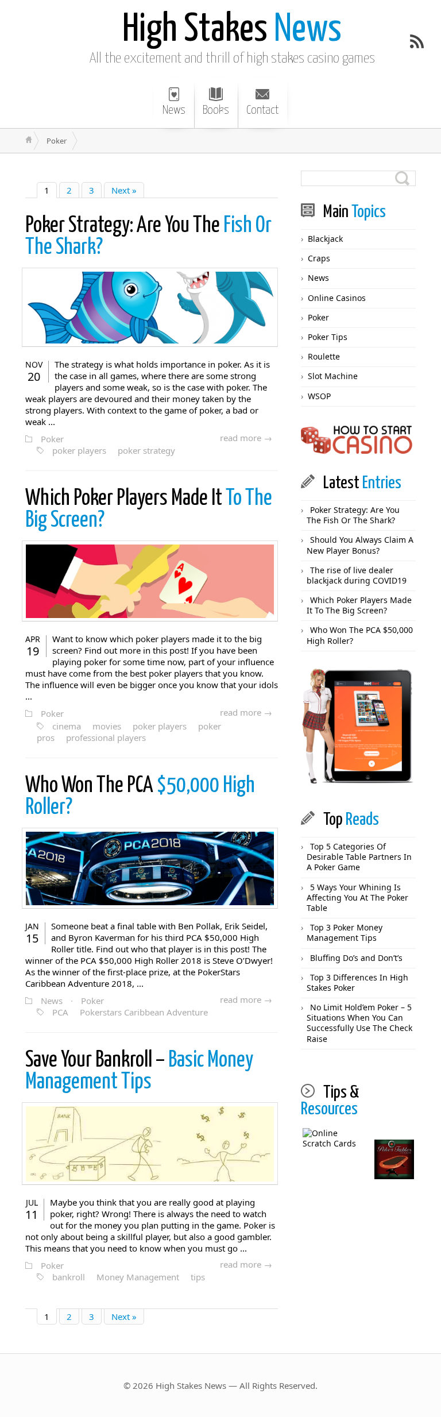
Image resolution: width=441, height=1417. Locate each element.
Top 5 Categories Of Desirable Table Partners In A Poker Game (359, 856)
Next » (124, 190)
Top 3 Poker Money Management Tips (344, 932)
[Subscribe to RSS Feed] (417, 41)
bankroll (68, 1277)
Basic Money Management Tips (139, 1071)
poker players (79, 450)
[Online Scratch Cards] (334, 1159)
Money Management (137, 1277)
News (232, 30)
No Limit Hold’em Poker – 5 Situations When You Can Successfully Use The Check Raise (359, 1023)
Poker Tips (327, 336)
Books (216, 110)
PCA (60, 1012)
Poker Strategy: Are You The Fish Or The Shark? (353, 515)
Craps (319, 258)
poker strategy (146, 450)
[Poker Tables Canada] (394, 1159)
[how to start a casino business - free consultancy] (358, 440)
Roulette (324, 356)
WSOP (319, 396)
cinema (66, 726)
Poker (52, 439)
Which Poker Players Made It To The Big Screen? (359, 605)
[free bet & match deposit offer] (358, 726)
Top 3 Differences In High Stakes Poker (357, 982)
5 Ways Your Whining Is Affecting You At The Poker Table (357, 897)
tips (198, 1277)
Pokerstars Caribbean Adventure (144, 1012)
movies (106, 726)
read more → (246, 437)
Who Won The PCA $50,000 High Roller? (360, 635)
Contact (262, 110)
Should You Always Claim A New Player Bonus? (360, 544)
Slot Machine (333, 375)
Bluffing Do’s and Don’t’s (356, 957)
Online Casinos (337, 297)
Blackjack (325, 238)
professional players (106, 737)
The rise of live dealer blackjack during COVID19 (357, 575)
